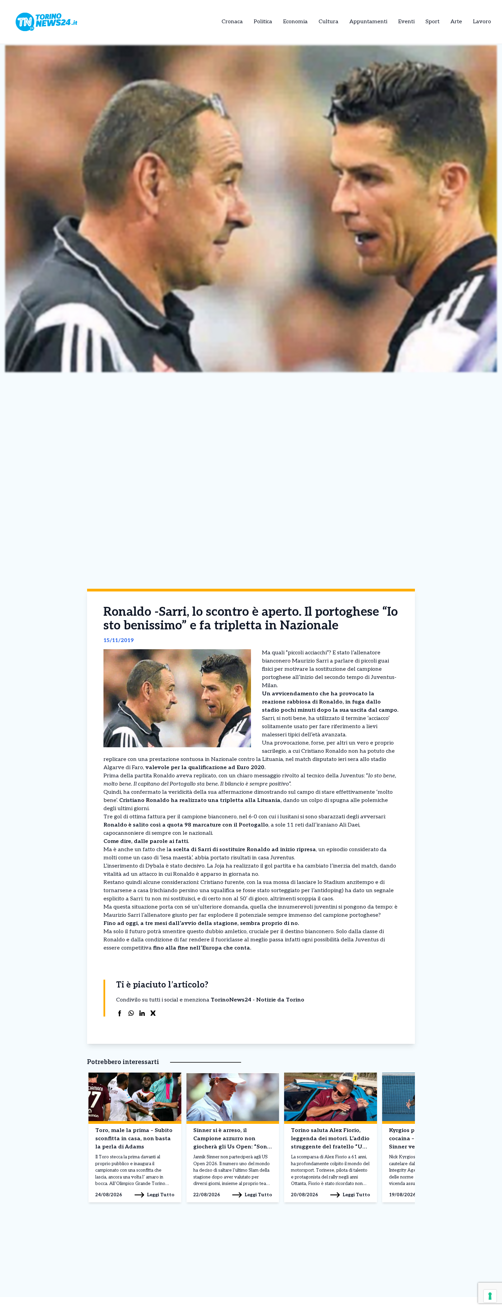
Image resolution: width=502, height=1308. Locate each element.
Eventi (406, 21)
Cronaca (232, 21)
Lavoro (482, 21)
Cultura (328, 21)
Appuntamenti (368, 21)
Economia (295, 21)
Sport (433, 21)
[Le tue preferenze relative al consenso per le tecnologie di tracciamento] (490, 1296)
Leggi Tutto (161, 1195)
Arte (456, 21)
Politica (263, 21)
